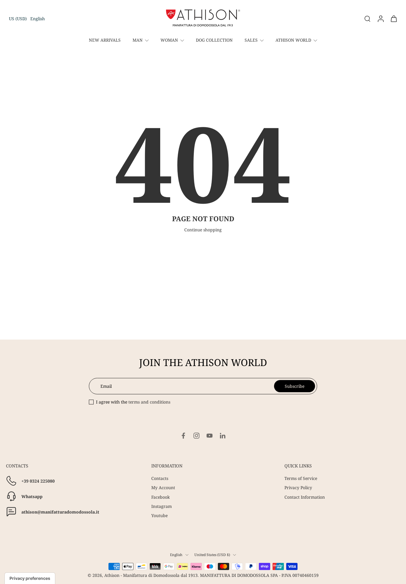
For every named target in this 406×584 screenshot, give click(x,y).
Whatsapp (32, 496)
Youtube (159, 515)
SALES (251, 40)
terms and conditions (149, 402)
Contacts (159, 478)
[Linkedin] (222, 435)
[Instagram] (196, 435)
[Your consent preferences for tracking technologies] (30, 578)
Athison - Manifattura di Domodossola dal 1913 (151, 575)
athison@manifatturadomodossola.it (60, 512)
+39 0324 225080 (38, 481)
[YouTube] (209, 435)
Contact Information (304, 497)
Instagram (161, 506)
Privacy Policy (298, 488)
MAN (138, 40)
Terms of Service (300, 478)
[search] (367, 18)
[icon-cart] (393, 18)
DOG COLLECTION (214, 40)
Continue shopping (203, 230)
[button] (27, 18)
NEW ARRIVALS (105, 40)
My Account (163, 488)
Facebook (160, 497)
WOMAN (169, 40)
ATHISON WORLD (293, 40)
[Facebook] (183, 435)
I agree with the (133, 402)
